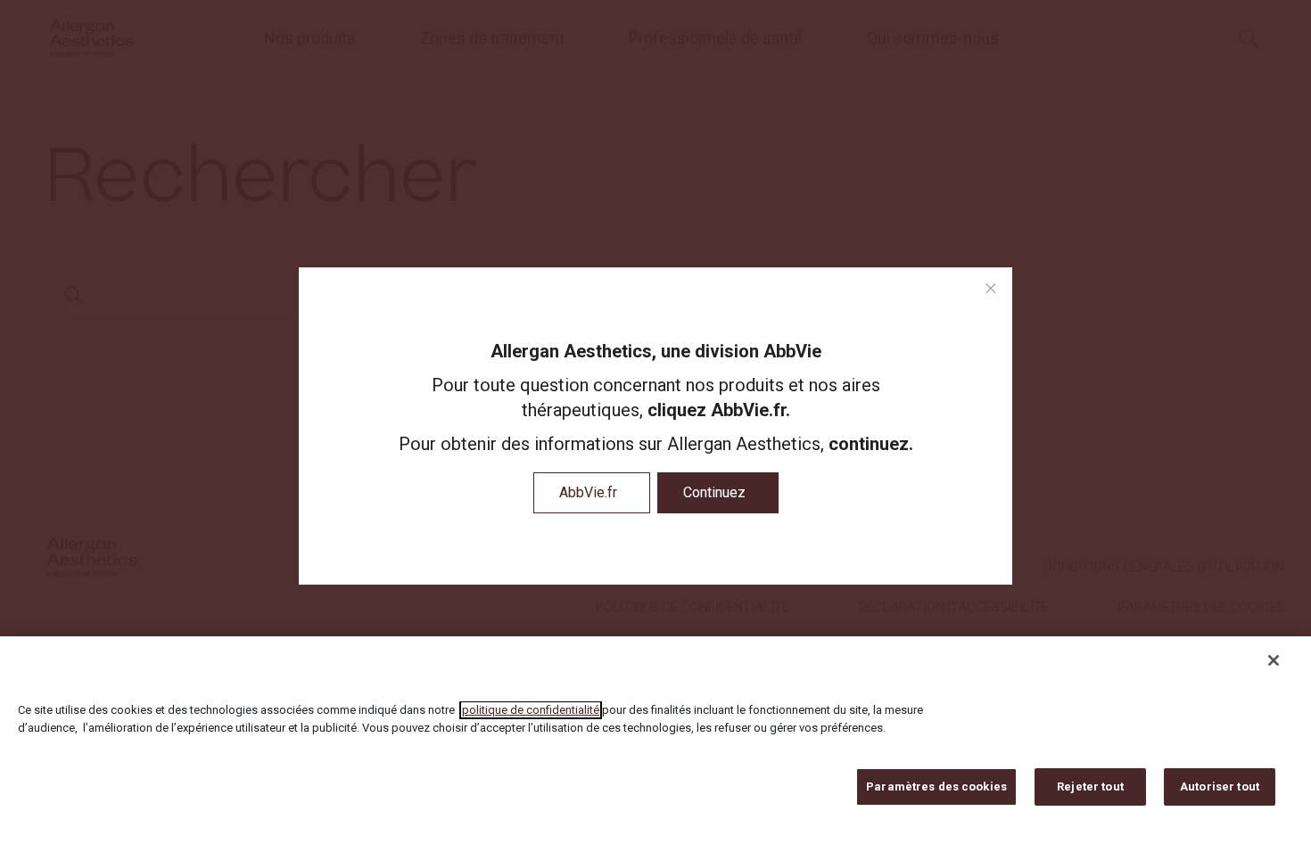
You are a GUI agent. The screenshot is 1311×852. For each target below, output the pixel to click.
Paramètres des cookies (936, 786)
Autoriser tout (1219, 786)
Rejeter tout (1090, 786)
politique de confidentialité (530, 710)
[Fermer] (1273, 660)
